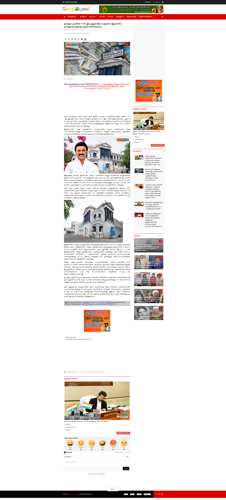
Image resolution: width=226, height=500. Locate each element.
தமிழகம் (83, 16)
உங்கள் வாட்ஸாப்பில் (97, 302)
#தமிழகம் (70, 79)
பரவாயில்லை (71, 427)
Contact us (147, 494)
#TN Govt (83, 372)
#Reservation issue (72, 372)
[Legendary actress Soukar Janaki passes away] (148, 313)
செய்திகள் (72, 16)
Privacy (139, 494)
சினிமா (110, 16)
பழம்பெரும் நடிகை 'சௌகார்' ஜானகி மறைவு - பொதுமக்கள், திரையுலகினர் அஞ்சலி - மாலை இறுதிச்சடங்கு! (148, 299)
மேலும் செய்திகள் (145, 16)
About (126, 494)
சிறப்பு (68, 424)
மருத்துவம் (120, 16)
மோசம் (68, 430)
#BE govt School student (96, 372)
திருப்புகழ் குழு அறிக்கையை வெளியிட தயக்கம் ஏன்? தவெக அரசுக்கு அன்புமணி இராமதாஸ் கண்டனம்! (153, 160)
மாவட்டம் (92, 16)
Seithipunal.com (73, 494)
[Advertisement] (97, 102)
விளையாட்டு (131, 16)
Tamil (148, 2)
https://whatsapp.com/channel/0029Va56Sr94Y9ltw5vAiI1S (99, 304)
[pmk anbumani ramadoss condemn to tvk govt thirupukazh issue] (139, 157)
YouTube (102, 16)
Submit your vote (123, 433)
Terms (132, 494)
